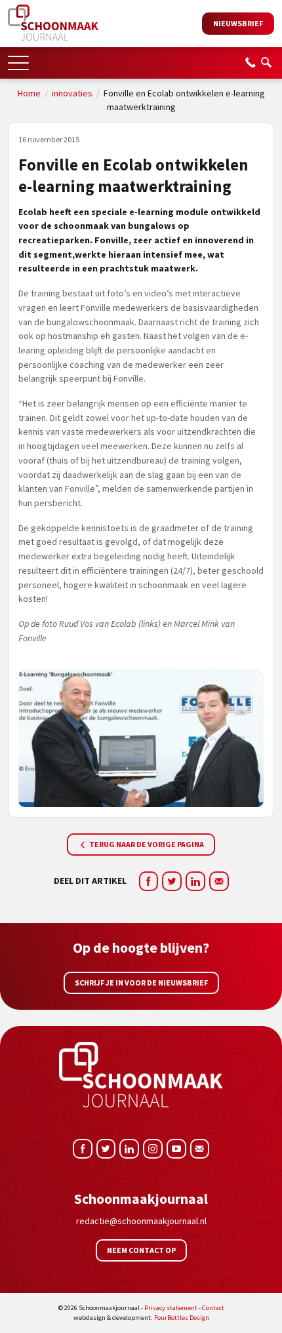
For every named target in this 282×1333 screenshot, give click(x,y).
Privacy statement (170, 1307)
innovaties (72, 93)
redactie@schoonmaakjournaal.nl (141, 1221)
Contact (213, 1307)
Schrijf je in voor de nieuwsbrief (141, 982)
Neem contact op (141, 1250)
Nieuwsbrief (238, 23)
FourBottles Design (141, 1317)
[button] (18, 58)
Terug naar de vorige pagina (146, 844)
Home (29, 93)
